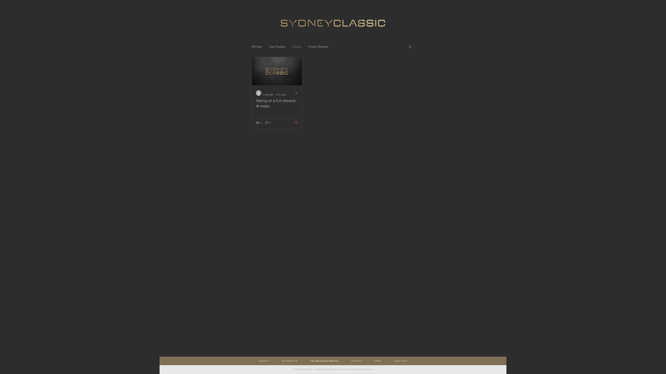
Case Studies (277, 46)
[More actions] (297, 93)
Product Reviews (318, 46)
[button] (410, 47)
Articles (296, 46)
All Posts (256, 46)
